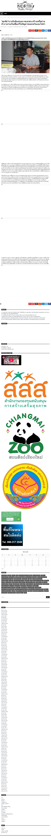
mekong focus (4, 802)
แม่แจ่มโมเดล (4, 592)
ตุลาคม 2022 (3, 677)
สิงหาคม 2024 (4, 645)
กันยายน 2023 (4, 661)
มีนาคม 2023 (3, 670)
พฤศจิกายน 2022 (4, 676)
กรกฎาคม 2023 (4, 664)
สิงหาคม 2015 (4, 786)
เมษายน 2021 (3, 704)
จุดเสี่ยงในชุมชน (17, 578)
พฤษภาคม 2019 (4, 738)
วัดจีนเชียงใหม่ (16, 584)
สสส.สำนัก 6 (29, 585)
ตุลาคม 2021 (3, 695)
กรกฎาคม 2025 (4, 629)
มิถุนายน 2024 (4, 648)
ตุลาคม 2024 (3, 642)
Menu (5, 13)
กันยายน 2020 (4, 714)
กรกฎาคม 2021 (4, 699)
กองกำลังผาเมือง (5, 577)
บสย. (31, 580)
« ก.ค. (2, 568)
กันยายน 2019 (4, 732)
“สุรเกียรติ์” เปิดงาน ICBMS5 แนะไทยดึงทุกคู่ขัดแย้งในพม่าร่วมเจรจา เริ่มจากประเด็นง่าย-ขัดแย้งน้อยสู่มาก (21, 316)
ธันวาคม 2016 (4, 780)
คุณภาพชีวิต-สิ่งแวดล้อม (16, 26)
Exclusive (3, 799)
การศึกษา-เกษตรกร (5, 803)
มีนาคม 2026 (3, 617)
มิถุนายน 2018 (4, 754)
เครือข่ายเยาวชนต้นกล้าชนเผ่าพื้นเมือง (36, 589)
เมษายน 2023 (3, 668)
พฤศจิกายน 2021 (4, 693)
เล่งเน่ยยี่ (13, 591)
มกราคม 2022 (4, 691)
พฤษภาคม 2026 (4, 614)
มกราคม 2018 (4, 761)
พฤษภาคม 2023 (4, 667)
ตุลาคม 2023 (3, 660)
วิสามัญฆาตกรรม (5, 585)
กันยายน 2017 (4, 767)
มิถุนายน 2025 (4, 630)
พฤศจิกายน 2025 (4, 623)
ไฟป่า (25, 592)
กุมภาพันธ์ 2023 (4, 671)
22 (38, 563)
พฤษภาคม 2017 (4, 773)
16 (45, 561)
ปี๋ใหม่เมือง (46, 580)
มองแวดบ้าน (8, 582)
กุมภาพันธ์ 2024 (4, 654)
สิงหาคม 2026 (4, 610)
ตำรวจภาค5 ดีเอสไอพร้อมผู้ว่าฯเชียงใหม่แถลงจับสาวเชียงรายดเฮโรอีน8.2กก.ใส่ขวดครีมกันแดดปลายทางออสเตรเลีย (23, 319)
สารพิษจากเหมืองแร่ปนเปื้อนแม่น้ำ (8, 587)
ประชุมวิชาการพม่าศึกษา (38, 580)
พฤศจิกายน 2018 (4, 746)
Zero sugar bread (36, 575)
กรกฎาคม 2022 (4, 682)
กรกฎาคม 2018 (4, 752)
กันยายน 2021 (4, 696)
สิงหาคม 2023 (4, 663)
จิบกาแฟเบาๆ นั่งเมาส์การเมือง (7, 578)
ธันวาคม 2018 (4, 745)
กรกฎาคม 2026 (4, 611)
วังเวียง (10, 584)
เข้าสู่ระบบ (3, 828)
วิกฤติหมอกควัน (30, 584)
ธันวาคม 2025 (4, 621)
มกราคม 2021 (4, 708)
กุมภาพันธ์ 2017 (4, 777)
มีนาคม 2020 (3, 723)
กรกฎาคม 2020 (4, 717)
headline (4, 17)
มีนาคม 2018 (3, 758)
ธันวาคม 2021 (4, 692)
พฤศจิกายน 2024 (4, 641)
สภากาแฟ (11, 585)
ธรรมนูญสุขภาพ (5, 580)
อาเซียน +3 (3, 819)
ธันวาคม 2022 (4, 674)
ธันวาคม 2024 (4, 639)
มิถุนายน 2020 (4, 718)
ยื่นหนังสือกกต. (14, 582)
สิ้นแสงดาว (18, 587)
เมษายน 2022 (3, 686)
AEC (2, 797)
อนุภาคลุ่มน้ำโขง (4, 816)
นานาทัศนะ (3, 812)
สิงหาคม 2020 (4, 716)
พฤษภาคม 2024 (4, 649)
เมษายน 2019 (3, 739)
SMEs (17, 575)
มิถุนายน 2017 (4, 771)
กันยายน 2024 (4, 643)
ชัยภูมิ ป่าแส (24, 578)
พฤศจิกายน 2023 (4, 658)
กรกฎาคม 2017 (4, 770)
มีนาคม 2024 (3, 652)
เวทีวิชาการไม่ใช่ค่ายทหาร (22, 591)
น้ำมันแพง (27, 580)
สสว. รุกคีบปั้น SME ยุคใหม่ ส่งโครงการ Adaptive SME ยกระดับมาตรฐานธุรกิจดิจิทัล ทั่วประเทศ (18, 315)
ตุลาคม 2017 (3, 766)
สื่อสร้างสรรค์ (24, 587)
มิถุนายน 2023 (4, 666)
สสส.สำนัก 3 (17, 585)
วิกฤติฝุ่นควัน (22, 584)
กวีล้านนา (43, 575)
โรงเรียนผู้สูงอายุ (20, 592)
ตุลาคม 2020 (3, 713)
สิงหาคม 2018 (4, 751)
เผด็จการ (46, 589)
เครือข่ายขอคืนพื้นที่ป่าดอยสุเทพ (8, 589)
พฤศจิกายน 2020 (4, 711)
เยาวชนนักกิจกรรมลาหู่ (6, 591)
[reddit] (39, 30)
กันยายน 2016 (4, 785)
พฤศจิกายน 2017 (4, 764)
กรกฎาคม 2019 (4, 735)
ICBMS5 (9, 575)
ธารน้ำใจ (11, 580)
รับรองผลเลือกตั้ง (5, 584)
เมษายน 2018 (3, 757)
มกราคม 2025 (4, 638)
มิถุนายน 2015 (4, 789)
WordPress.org (4, 832)
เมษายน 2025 (3, 633)
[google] (33, 30)
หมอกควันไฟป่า (31, 587)
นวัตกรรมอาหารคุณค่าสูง (19, 580)
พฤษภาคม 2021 (4, 702)
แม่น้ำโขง (46, 591)
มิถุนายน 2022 (4, 683)
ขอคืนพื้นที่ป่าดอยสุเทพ (20, 577)
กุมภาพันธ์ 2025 (4, 636)
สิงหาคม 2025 (4, 627)
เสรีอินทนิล (30, 591)
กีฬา (2, 805)
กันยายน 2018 (4, 749)
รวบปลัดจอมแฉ (22, 582)
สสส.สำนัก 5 (23, 585)
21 (32, 563)
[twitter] (46, 30)
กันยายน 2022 (4, 679)
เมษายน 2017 (3, 774)
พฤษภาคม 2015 (4, 790)
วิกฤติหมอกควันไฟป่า (38, 584)
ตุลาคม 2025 (3, 624)
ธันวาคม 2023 (4, 657)
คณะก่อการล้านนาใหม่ (42, 577)
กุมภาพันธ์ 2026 (4, 619)
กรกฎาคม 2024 (4, 646)
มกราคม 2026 (4, 620)
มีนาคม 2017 (3, 776)
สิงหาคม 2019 (4, 733)
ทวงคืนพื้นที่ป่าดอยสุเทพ (37, 578)
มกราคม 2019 (4, 743)
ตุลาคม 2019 (3, 730)
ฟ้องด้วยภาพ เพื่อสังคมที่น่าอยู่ (6, 813)
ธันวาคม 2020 (4, 710)
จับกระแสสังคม (24, 26)
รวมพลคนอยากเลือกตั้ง (30, 582)
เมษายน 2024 (3, 651)
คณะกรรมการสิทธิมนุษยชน (31, 577)
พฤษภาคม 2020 (4, 720)
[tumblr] (36, 30)
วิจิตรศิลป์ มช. (46, 584)
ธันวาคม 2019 (4, 727)
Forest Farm (4, 575)
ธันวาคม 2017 (4, 763)
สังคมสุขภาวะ (35, 585)
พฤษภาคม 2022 (4, 685)
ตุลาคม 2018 (3, 748)
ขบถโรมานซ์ (11, 577)
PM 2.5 (13, 575)
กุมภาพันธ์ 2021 (4, 707)
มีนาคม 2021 (3, 705)
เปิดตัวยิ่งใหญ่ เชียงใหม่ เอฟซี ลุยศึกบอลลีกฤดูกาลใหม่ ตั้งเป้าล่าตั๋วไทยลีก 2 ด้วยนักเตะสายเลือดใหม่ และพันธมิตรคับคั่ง (23, 318)
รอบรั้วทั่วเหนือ (4, 815)
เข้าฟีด (2, 829)
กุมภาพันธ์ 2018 (4, 760)
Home (1, 17)
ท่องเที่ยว (3, 809)
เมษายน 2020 (3, 721)
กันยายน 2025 (4, 626)
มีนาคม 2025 (3, 635)
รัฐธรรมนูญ (44, 582)
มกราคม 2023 (4, 673)
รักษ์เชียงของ (38, 582)
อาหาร (2, 818)
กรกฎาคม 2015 (4, 788)
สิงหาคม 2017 (4, 768)
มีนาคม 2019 (3, 741)
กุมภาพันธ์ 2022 (4, 689)
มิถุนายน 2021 (4, 701)
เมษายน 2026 (3, 616)
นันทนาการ (3, 811)
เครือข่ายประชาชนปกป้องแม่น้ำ (21, 589)
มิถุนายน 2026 (4, 613)
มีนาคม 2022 (3, 688)
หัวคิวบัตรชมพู (38, 587)
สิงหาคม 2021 (4, 698)
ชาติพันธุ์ (29, 578)
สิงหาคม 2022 (4, 680)
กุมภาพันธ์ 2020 (4, 724)
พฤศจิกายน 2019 (4, 729)
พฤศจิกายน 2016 (4, 782)
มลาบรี (3, 582)
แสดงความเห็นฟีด (4, 831)
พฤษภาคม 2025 (4, 632)
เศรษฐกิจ (3, 821)
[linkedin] (43, 30)
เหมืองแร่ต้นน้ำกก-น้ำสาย (38, 591)
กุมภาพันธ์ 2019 (4, 742)
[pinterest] (29, 30)
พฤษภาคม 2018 (4, 755)
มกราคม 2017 (4, 779)
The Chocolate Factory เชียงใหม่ (26, 575)
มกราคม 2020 (4, 726)
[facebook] (49, 30)
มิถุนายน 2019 (4, 736)
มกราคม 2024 (4, 655)
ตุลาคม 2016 (3, 783)
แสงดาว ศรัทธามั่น (11, 592)
